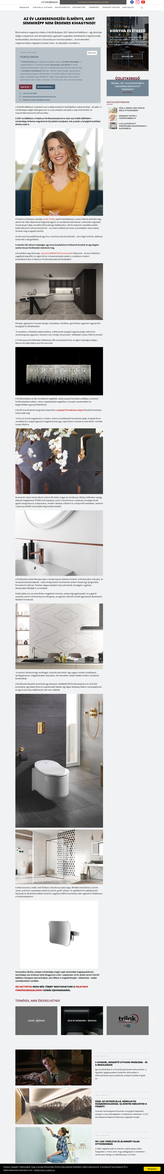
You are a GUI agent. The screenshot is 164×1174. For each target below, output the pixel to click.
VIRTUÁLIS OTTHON (42, 7)
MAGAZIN (24, 7)
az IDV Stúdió (49, 219)
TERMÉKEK (94, 7)
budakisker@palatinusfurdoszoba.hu (39, 97)
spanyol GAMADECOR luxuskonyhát (57, 253)
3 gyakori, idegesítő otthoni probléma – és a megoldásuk (121, 1063)
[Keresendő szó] (142, 7)
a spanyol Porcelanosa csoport (70, 410)
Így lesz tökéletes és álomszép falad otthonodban (117, 1142)
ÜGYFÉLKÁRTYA (62, 7)
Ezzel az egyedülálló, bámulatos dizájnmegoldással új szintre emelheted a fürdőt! (121, 1104)
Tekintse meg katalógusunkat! (36, 100)
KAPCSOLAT (128, 7)
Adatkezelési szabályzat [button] (44, 1170)
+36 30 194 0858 (30, 93)
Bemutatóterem (44, 87)
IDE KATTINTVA (23, 986)
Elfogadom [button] (152, 1169)
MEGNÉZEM (127, 56)
